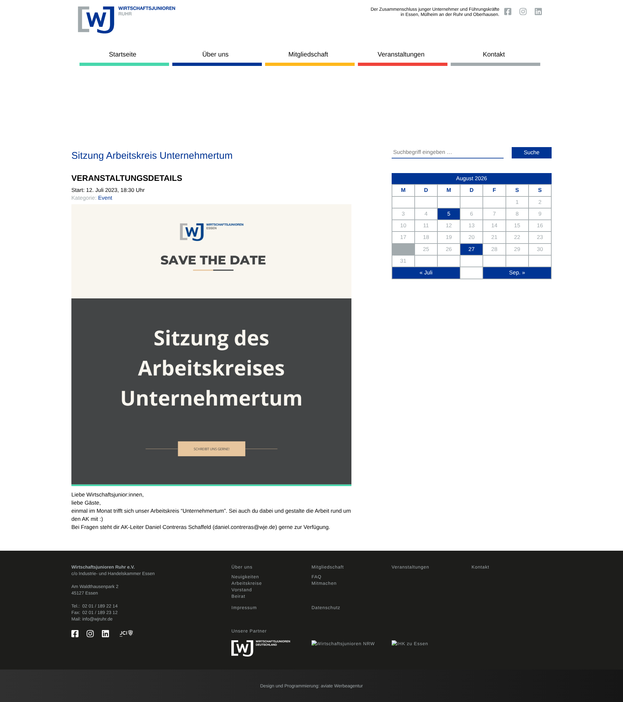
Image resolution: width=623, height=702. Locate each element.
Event (105, 198)
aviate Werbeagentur (342, 685)
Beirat (238, 596)
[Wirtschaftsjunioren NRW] (352, 640)
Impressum (244, 607)
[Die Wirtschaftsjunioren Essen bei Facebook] (509, 11)
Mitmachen (324, 583)
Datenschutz (326, 607)
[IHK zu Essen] (432, 640)
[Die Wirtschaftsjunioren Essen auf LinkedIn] (539, 11)
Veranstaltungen (401, 54)
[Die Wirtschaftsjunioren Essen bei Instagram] (524, 11)
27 (472, 249)
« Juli (426, 273)
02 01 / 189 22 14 (99, 605)
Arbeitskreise (246, 583)
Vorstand (241, 589)
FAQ (317, 576)
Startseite (122, 54)
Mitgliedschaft (308, 54)
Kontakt (494, 54)
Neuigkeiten (245, 576)
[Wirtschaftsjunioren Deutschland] (271, 645)
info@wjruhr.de (97, 618)
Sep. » (517, 273)
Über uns (215, 54)
